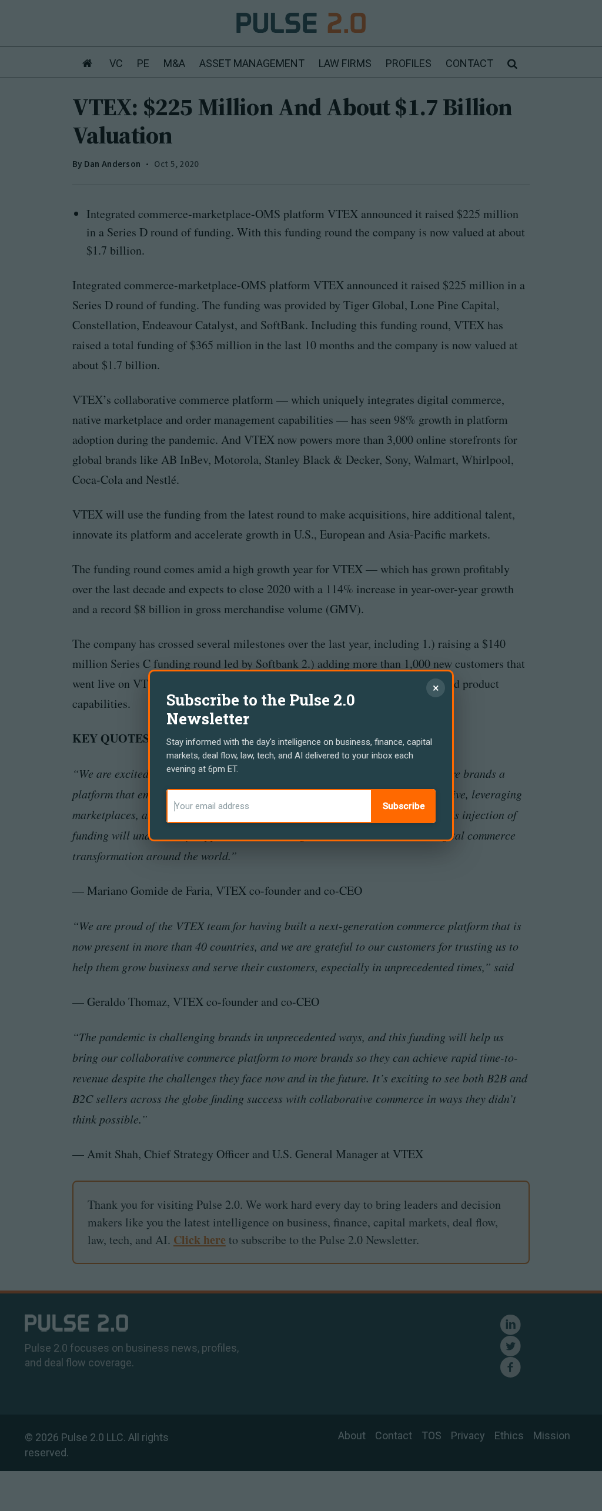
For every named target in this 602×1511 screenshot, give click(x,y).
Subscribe (404, 806)
